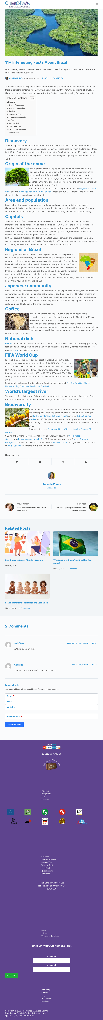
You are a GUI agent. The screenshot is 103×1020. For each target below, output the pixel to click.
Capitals (12, 111)
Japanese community (17, 117)
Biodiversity (14, 132)
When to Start (47, 865)
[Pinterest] (63, 461)
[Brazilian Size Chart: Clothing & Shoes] (27, 543)
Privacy (44, 933)
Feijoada (9, 343)
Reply (94, 643)
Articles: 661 (51, 488)
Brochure (45, 1001)
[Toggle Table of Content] (31, 98)
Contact (44, 992)
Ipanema (45, 799)
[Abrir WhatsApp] (96, 1013)
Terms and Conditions (50, 936)
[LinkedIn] (86, 461)
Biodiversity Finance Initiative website (50, 416)
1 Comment (72, 569)
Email (10, 701)
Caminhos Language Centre (30, 439)
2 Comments (57, 78)
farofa (15, 350)
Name (10, 696)
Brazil (45, 78)
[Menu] (97, 4)
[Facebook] (16, 461)
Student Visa (46, 862)
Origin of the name (16, 105)
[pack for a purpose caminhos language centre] (51, 764)
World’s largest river (17, 129)
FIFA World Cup (15, 126)
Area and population (17, 108)
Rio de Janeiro (14, 445)
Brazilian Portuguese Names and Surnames (26, 602)
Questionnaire (47, 871)
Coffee (11, 120)
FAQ (43, 797)
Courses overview (48, 859)
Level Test (45, 868)
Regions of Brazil (15, 114)
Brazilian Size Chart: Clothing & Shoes (24, 560)
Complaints (46, 794)
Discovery (12, 102)
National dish (14, 123)
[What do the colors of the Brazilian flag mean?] (75, 543)
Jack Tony (19, 643)
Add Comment (14, 716)
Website (11, 707)
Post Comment (14, 724)
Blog (43, 995)
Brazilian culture (60, 442)
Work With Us (46, 998)
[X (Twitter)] (40, 461)
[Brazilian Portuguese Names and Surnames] (27, 586)
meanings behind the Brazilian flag (35, 191)
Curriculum (45, 874)
